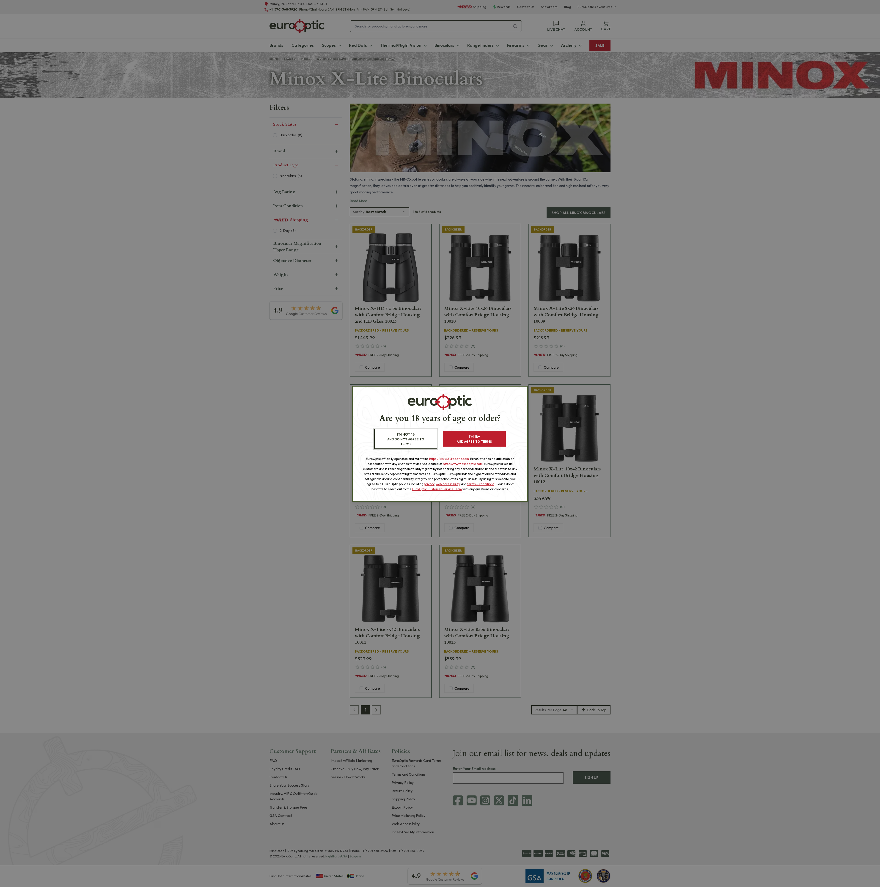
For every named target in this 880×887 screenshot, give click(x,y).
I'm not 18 (405, 439)
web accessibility (448, 484)
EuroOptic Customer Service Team (437, 489)
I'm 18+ (474, 439)
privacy (429, 484)
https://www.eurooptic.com (449, 459)
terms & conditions (480, 484)
